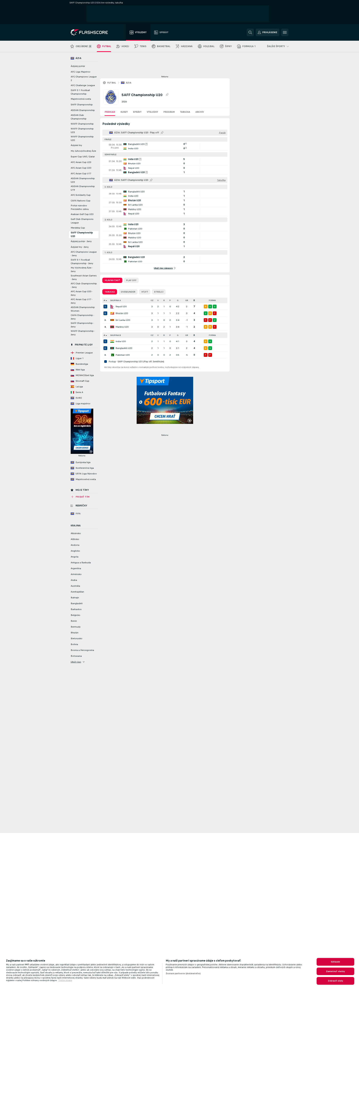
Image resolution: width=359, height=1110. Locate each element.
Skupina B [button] (115, 335)
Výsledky (152, 112)
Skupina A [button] (115, 300)
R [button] (164, 300)
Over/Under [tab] (128, 291)
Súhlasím (335, 961)
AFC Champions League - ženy (84, 253)
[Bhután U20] (112, 313)
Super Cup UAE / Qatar (83, 156)
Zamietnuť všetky (335, 971)
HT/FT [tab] (144, 291)
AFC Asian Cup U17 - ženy (81, 301)
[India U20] (112, 341)
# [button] (104, 300)
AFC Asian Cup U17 (81, 173)
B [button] (194, 300)
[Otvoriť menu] (285, 32)
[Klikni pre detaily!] (164, 146)
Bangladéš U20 (124, 348)
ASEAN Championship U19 (83, 188)
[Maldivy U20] (112, 327)
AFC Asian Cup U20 (81, 167)
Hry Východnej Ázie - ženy (82, 269)
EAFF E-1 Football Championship (80, 92)
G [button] (177, 300)
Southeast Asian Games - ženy (84, 277)
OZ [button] (152, 300)
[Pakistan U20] (112, 355)
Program (169, 112)
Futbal (111, 82)
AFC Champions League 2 (84, 78)
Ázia (129, 82)
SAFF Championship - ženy (82, 325)
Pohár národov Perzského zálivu (80, 207)
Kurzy (124, 112)
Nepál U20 (121, 306)
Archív (199, 112)
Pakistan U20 (123, 354)
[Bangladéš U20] (112, 348)
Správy (137, 112)
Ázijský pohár (78, 66)
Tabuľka (185, 112)
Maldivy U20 (122, 326)
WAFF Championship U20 (82, 138)
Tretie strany (65, 980)
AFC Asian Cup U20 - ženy (81, 293)
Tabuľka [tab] (110, 291)
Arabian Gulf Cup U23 (82, 214)
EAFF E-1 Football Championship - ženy (82, 261)
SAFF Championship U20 (82, 234)
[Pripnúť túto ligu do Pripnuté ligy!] (167, 95)
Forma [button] (212, 300)
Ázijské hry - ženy (80, 246)
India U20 (121, 341)
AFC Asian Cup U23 (81, 162)
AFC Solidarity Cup (81, 194)
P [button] (170, 300)
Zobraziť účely (335, 980)
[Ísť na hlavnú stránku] (92, 32)
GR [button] (186, 300)
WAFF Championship (82, 123)
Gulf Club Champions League (82, 221)
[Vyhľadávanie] (250, 32)
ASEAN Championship (83, 110)
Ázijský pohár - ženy (81, 241)
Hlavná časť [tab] (112, 280)
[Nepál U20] (112, 306)
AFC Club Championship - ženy (84, 285)
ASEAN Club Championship (78, 117)
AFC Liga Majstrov (80, 71)
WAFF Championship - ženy (83, 332)
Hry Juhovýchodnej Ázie (83, 150)
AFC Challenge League (83, 85)
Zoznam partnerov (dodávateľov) (183, 973)
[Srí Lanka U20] (112, 320)
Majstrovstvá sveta (81, 98)
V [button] (158, 300)
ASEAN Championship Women (83, 309)
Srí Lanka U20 (123, 320)
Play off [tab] (131, 280)
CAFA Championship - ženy (82, 317)
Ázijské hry (76, 145)
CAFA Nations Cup (80, 200)
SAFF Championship (82, 104)
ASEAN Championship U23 (83, 180)
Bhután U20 (122, 313)
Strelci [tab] (158, 291)
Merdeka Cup (78, 227)
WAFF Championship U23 (82, 130)
